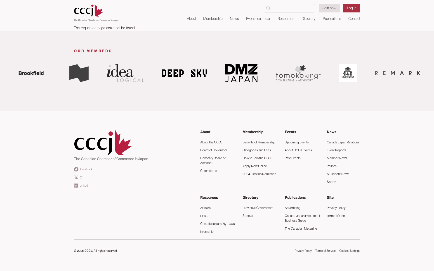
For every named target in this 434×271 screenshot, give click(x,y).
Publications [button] (332, 19)
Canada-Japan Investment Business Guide (302, 218)
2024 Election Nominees (259, 174)
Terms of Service (325, 250)
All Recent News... (339, 174)
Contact (354, 19)
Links (204, 216)
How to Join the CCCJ (258, 158)
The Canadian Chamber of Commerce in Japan (96, 20)
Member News (337, 158)
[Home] (96, 10)
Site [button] (330, 197)
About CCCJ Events (298, 150)
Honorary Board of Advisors (213, 160)
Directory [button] (309, 19)
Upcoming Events (297, 142)
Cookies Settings (349, 250)
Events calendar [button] (258, 19)
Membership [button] (213, 19)
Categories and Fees (257, 150)
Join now (329, 8)
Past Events (293, 158)
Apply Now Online (255, 166)
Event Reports (336, 150)
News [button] (234, 19)
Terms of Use (336, 216)
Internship (207, 231)
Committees (208, 171)
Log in (351, 8)
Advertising (292, 208)
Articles (205, 208)
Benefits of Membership (259, 142)
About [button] (191, 19)
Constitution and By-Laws (217, 224)
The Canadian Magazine (301, 228)
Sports (331, 182)
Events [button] (290, 132)
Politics (332, 166)
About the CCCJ (211, 142)
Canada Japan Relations (343, 142)
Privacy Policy (336, 208)
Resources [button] (286, 19)
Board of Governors (213, 150)
